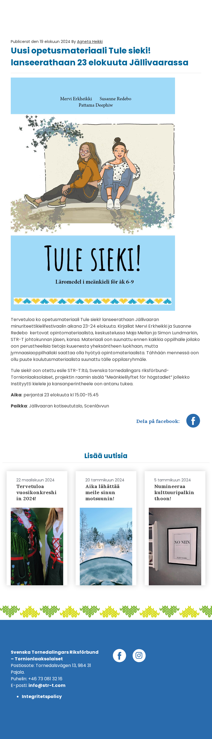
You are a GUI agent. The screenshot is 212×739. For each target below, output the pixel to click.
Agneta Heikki (90, 41)
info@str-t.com (46, 685)
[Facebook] (193, 423)
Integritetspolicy (42, 696)
